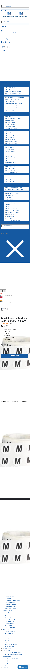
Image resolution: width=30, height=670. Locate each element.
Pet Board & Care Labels (12, 193)
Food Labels (7, 130)
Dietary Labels (10, 153)
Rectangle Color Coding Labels (14, 103)
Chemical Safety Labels (12, 203)
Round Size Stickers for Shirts (14, 88)
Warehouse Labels (8, 201)
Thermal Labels (8, 185)
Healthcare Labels (8, 145)
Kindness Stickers (10, 122)
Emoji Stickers (9, 116)
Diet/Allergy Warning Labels (13, 136)
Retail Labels (7, 174)
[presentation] (1, 290)
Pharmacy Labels (10, 159)
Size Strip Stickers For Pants (13, 91)
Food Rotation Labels (11, 141)
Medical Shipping (10, 157)
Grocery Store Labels (11, 143)
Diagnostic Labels (10, 151)
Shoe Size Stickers (11, 90)
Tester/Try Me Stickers (12, 180)
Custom (6, 113)
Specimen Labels (10, 161)
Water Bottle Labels (11, 172)
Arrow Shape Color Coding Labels (15, 97)
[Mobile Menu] (2, 3)
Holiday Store (7, 164)
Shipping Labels (8, 184)
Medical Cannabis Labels (12, 155)
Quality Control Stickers (12, 212)
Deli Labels (9, 134)
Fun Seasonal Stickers (12, 166)
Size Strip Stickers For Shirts (13, 93)
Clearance (6, 222)
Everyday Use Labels (9, 114)
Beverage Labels (10, 132)
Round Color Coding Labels (13, 105)
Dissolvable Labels (11, 137)
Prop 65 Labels (10, 214)
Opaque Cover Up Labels (12, 210)
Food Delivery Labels (11, 139)
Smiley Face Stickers (11, 128)
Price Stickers (9, 176)
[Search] (1, 8)
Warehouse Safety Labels (13, 220)
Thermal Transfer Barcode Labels (15, 189)
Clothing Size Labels (9, 86)
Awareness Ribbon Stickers (13, 99)
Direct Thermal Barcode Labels (14, 187)
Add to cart (15, 356)
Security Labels (10, 216)
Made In (8, 207)
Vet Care (8, 197)
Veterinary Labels (8, 191)
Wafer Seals (9, 218)
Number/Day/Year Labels (12, 208)
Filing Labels (9, 195)
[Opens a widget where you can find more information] (22, 667)
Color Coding (7, 95)
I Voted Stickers (10, 120)
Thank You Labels (11, 182)
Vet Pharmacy (9, 199)
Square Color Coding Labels (13, 107)
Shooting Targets (10, 126)
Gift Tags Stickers (10, 168)
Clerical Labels (10, 149)
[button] (15, 324)
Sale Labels (9, 178)
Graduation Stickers (11, 170)
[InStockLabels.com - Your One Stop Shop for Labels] (15, 14)
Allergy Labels (10, 147)
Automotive (7, 84)
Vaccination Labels (11, 162)
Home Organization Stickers (13, 118)
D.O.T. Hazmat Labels (11, 205)
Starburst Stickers (11, 111)
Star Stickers (9, 109)
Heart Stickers (10, 101)
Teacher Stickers (10, 124)
